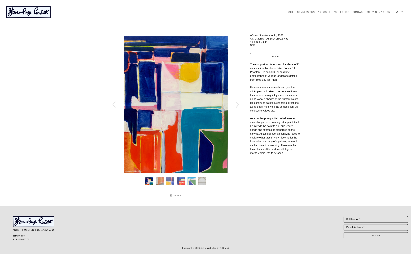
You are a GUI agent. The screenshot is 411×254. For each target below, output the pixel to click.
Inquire (275, 56)
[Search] (397, 12)
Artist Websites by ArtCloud (215, 248)
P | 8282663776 (21, 239)
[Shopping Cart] (402, 12)
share (177, 195)
